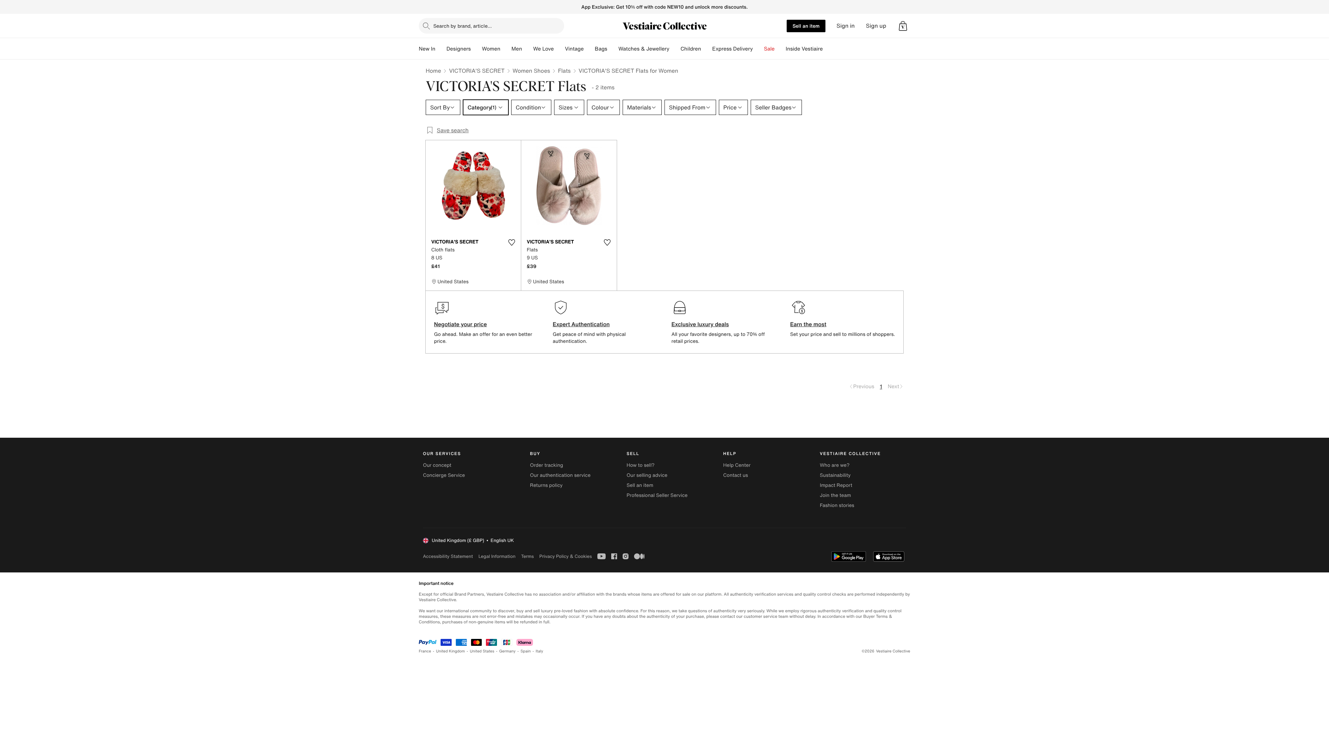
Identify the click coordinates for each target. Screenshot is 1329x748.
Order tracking (546, 465)
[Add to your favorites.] (511, 242)
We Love (543, 49)
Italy (539, 651)
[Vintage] (589, 49)
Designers (458, 49)
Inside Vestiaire (804, 49)
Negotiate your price (460, 324)
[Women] (506, 49)
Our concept (437, 465)
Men (517, 49)
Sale (769, 49)
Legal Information (496, 556)
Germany (507, 651)
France (425, 651)
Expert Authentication (581, 324)
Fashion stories (837, 505)
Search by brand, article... (462, 25)
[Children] (706, 49)
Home (433, 70)
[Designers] (476, 49)
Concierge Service (444, 475)
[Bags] (613, 49)
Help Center (737, 465)
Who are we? (835, 465)
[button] (903, 26)
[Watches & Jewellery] (675, 49)
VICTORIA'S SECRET (477, 70)
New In (427, 49)
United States (482, 651)
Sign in (846, 25)
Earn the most (808, 324)
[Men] (527, 49)
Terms (527, 556)
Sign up (876, 25)
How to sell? (640, 465)
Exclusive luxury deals (700, 324)
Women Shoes (531, 70)
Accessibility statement (448, 556)
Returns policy (546, 485)
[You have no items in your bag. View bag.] (903, 26)
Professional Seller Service (656, 495)
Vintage (574, 49)
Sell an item (806, 25)
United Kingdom (450, 651)
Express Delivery (732, 49)
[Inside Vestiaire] (828, 49)
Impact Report (836, 485)
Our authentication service (560, 475)
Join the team (835, 495)
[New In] (441, 49)
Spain (526, 651)
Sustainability (835, 475)
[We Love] (559, 49)
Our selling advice (646, 475)
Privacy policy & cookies (565, 556)
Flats (564, 70)
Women (491, 49)
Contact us (735, 475)
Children (690, 49)
